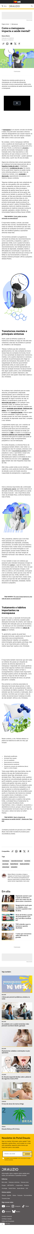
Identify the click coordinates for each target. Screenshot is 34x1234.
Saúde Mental (20, 1188)
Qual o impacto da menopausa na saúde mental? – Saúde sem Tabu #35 (17, 819)
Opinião (9, 1195)
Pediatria (26, 1185)
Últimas (4, 1195)
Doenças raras (25, 1182)
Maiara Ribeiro (6, 36)
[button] (3, 43)
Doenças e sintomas (14, 1182)
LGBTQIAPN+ (10, 1185)
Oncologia (4, 1188)
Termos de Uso (6, 1223)
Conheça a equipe (7, 1218)
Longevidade (19, 1185)
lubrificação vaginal (10, 489)
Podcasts (19, 1195)
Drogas (4, 1185)
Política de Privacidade (8, 1221)
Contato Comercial (7, 1216)
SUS (27, 1188)
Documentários (28, 1195)
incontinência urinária (19, 451)
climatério (25, 148)
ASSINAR (27, 1154)
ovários (12, 565)
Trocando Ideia (6, 1198)
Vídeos (14, 1195)
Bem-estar (4, 1182)
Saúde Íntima (12, 1188)
